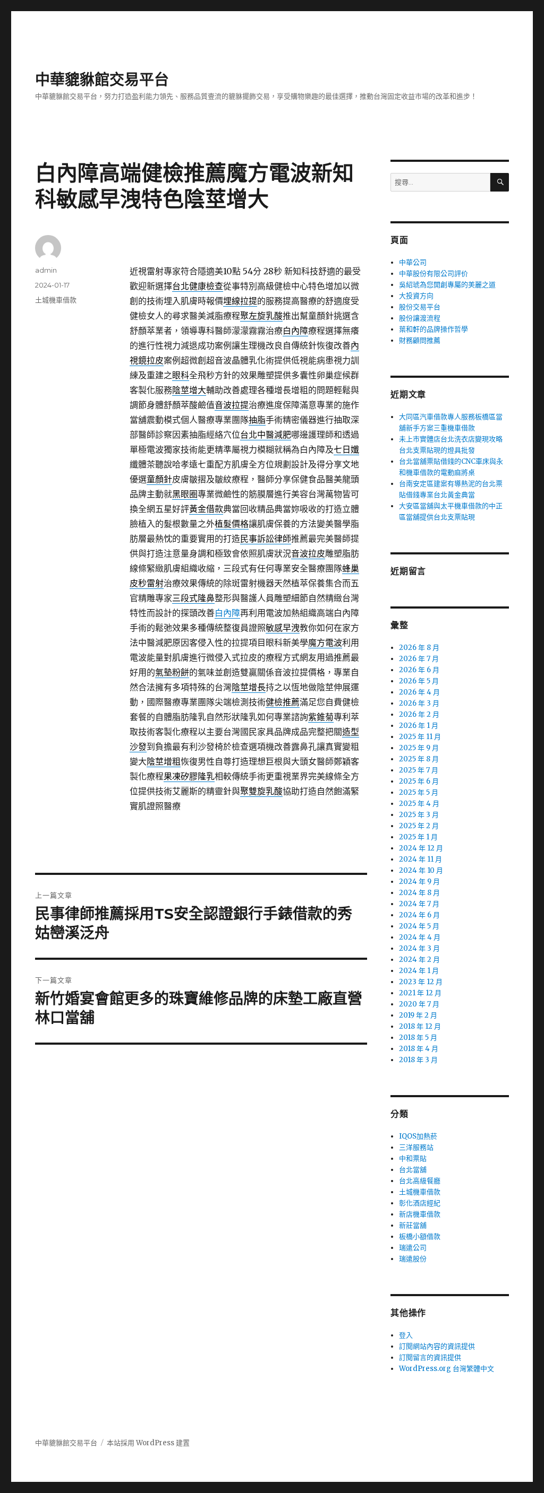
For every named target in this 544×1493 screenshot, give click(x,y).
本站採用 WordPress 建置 (148, 1442)
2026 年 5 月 (419, 680)
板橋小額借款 (419, 1236)
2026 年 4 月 (419, 692)
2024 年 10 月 (421, 870)
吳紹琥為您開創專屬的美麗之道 (447, 284)
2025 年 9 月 (419, 747)
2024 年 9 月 (419, 881)
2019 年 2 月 (418, 1015)
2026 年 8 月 (419, 647)
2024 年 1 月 (419, 970)
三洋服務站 (416, 1147)
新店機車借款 (419, 1214)
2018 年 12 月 (420, 1026)
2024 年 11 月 (420, 859)
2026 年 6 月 (419, 669)
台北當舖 (413, 1169)
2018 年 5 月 (418, 1037)
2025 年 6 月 (419, 781)
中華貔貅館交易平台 (102, 80)
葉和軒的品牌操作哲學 (433, 329)
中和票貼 (413, 1158)
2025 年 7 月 (418, 770)
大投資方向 (416, 295)
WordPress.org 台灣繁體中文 (446, 1368)
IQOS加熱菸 (418, 1136)
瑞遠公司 (413, 1247)
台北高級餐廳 (419, 1180)
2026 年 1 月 (418, 725)
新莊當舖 (413, 1225)
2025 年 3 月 (419, 814)
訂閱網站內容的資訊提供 (437, 1346)
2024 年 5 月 (419, 926)
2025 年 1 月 (418, 836)
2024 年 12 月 (421, 848)
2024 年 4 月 (419, 937)
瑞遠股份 (413, 1258)
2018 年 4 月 (418, 1048)
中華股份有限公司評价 (433, 273)
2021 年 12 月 (420, 992)
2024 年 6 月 (419, 914)
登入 (406, 1335)
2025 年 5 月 (418, 792)
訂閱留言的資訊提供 (430, 1357)
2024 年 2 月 (419, 959)
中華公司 (413, 262)
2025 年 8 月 (419, 758)
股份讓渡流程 (419, 318)
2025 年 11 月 (420, 736)
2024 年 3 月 (419, 948)
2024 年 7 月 (419, 903)
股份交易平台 (419, 306)
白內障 (227, 612)
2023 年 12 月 (421, 981)
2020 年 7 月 (419, 1004)
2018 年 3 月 (418, 1059)
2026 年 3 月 (419, 703)
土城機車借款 (55, 300)
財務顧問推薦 (419, 340)
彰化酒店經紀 (419, 1203)
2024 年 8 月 (419, 892)
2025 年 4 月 (419, 803)
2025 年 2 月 (419, 825)
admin (46, 270)
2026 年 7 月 (419, 658)
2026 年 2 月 (419, 714)
